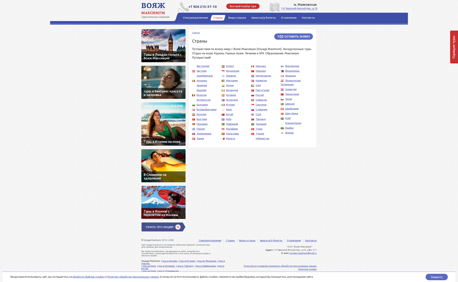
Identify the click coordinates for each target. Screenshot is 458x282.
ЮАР (288, 118)
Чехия (288, 99)
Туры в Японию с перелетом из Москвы (163, 202)
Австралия (203, 66)
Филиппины (292, 71)
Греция (201, 128)
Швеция (289, 103)
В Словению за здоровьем (163, 165)
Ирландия (232, 90)
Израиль (231, 75)
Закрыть (436, 277)
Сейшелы (261, 99)
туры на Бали (148, 271)
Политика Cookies (307, 269)
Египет (230, 66)
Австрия (201, 71)
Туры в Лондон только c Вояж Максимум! (163, 45)
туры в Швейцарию (205, 266)
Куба (228, 119)
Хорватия (290, 89)
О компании (294, 240)
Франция (290, 75)
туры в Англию (169, 261)
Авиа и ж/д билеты (271, 240)
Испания (231, 95)
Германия (202, 124)
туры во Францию (206, 261)
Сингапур (261, 104)
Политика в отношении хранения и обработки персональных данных (280, 266)
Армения (202, 85)
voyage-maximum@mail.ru (303, 253)
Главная (196, 33)
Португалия (262, 90)
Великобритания (206, 109)
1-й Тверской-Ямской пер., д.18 (299, 8)
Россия (260, 95)
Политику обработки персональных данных (133, 276)
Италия (230, 104)
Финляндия (292, 66)
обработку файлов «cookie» (88, 276)
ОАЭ (258, 85)
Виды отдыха (247, 240)
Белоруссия (204, 99)
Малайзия (232, 128)
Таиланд (261, 119)
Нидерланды (263, 75)
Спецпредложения (210, 240)
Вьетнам (202, 119)
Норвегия (261, 80)
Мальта (230, 138)
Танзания (261, 124)
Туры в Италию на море (163, 124)
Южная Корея (293, 123)
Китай (229, 114)
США (258, 114)
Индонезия (232, 71)
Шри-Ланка (291, 113)
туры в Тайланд (184, 266)
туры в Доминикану (168, 271)
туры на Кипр (148, 266)
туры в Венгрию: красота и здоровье (163, 82)
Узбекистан (262, 138)
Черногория (292, 94)
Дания (200, 138)
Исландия (232, 99)
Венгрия (201, 114)
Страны (230, 240)
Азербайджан (205, 75)
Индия (230, 85)
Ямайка (289, 128)
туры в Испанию (166, 266)
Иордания (232, 80)
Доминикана (204, 133)
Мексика (261, 66)
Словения (261, 109)
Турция (260, 133)
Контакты (311, 240)
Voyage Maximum (157, 11)
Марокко (261, 71)
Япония (289, 132)
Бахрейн (201, 90)
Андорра (202, 80)
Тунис (259, 128)
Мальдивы (232, 133)
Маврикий (232, 124)
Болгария (202, 104)
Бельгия (201, 95)
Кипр (229, 109)
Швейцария (292, 108)
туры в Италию (186, 261)
